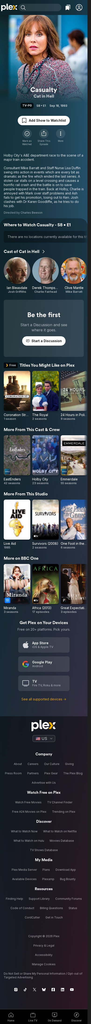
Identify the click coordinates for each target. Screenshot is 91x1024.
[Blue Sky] (44, 989)
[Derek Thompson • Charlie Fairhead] (45, 275)
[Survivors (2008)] (45, 524)
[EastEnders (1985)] (17, 460)
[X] (34, 989)
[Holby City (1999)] (45, 460)
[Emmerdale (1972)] (74, 460)
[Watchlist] (68, 7)
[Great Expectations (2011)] (74, 589)
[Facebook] (53, 989)
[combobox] (44, 7)
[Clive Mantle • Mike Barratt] (74, 275)
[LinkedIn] (62, 989)
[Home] (9, 7)
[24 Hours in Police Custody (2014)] (74, 396)
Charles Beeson (31, 212)
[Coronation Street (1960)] (17, 396)
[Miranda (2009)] (17, 589)
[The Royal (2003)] (45, 396)
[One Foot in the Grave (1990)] (74, 524)
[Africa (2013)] (45, 589)
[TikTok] (25, 989)
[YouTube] (72, 989)
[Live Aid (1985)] (17, 524)
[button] (79, 7)
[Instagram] (16, 989)
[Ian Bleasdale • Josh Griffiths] (17, 275)
